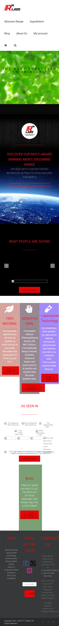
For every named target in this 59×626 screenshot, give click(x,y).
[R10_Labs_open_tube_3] (29, 201)
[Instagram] (29, 570)
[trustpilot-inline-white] (29, 281)
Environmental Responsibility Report (11, 561)
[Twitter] (33, 563)
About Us (11, 567)
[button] (15, 45)
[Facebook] (25, 563)
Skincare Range (11, 550)
